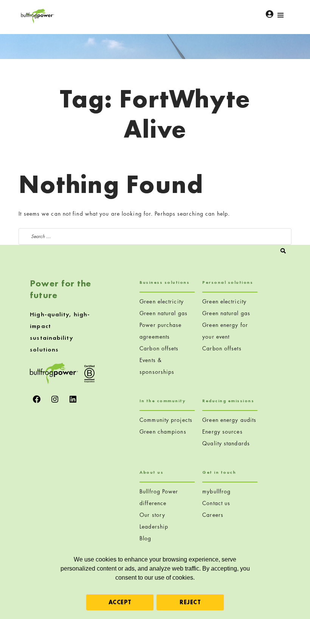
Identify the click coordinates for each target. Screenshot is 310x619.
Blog (145, 538)
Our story (152, 514)
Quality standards (226, 443)
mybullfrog (216, 491)
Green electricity (162, 301)
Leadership (154, 526)
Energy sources (222, 431)
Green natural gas (164, 313)
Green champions (163, 431)
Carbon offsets (159, 348)
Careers (212, 514)
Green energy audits (229, 419)
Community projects (166, 419)
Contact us (216, 503)
